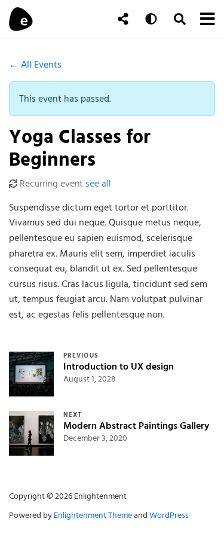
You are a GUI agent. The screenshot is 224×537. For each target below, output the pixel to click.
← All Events (35, 64)
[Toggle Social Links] (123, 19)
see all (98, 183)
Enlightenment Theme (93, 515)
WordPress (169, 515)
